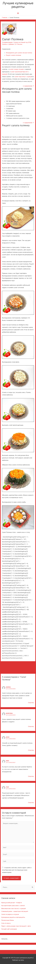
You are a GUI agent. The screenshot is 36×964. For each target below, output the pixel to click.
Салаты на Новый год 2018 (22, 42)
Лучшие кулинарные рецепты (18, 5)
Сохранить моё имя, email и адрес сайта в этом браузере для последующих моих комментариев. (16, 870)
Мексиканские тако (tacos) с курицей (13, 908)
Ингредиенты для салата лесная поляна (19, 52)
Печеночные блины (7, 920)
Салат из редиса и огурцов (10, 914)
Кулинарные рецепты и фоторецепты (13, 917)
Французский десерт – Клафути (11, 902)
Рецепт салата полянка (13, 55)
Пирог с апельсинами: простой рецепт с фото (16, 926)
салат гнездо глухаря (17, 69)
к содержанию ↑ (28, 86)
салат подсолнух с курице (23, 76)
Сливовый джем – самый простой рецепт (14, 911)
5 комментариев (7, 42)
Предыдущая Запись (18, 665)
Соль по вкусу (6, 923)
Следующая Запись (18, 670)
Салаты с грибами (8, 44)
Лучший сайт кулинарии (9, 929)
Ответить (31, 702)
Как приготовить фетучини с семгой (13, 905)
